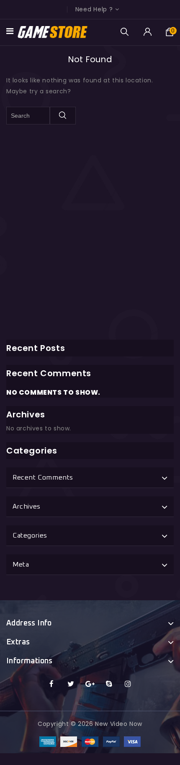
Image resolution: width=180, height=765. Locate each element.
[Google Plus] (90, 684)
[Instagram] (128, 684)
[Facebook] (51, 684)
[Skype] (109, 684)
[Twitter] (71, 684)
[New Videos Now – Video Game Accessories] (53, 32)
